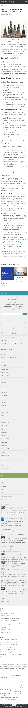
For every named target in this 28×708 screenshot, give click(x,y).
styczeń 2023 (5, 395)
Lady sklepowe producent (5, 615)
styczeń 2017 (5, 465)
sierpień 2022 (5, 409)
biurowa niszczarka (23, 664)
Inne (2, 5)
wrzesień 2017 (5, 439)
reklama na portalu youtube (21, 684)
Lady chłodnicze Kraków (5, 629)
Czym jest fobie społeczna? (9, 236)
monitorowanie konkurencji (11, 677)
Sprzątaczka (6, 215)
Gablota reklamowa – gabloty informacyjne (9, 620)
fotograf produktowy (18, 668)
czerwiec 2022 (5, 412)
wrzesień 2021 (5, 419)
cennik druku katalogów (4, 666)
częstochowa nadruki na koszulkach (14, 666)
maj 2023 (4, 389)
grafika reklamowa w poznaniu (12, 672)
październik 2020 (6, 422)
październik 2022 (6, 402)
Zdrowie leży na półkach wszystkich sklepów (13, 243)
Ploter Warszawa (16, 680)
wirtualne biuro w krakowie (9, 698)
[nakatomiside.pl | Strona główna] (10, 2)
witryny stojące (11, 700)
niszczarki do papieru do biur (16, 678)
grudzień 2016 (5, 468)
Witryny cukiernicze (4, 627)
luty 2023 (4, 392)
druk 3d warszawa (23, 666)
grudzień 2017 (5, 429)
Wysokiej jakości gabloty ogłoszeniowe (8, 647)
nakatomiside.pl (7, 16)
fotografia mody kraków (9, 668)
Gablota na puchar (4, 656)
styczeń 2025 (5, 372)
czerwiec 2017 (5, 448)
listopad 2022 (5, 399)
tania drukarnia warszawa (7, 691)
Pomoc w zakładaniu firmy (10, 588)
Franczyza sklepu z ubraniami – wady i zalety (14, 537)
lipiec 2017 (4, 445)
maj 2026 (4, 365)
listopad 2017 (5, 432)
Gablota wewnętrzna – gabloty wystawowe (9, 652)
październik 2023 (6, 382)
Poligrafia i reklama (6, 496)
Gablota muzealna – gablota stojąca (8, 649)
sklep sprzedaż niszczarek (7, 687)
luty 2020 (4, 425)
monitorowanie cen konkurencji (5, 676)
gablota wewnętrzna (13, 670)
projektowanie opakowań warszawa (9, 682)
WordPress (10, 706)
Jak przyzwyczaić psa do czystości (11, 229)
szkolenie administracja (17, 689)
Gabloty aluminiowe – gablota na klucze (9, 639)
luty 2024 (4, 379)
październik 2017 (6, 435)
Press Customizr (20, 706)
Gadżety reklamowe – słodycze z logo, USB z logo (16, 554)
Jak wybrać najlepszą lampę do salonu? (12, 251)
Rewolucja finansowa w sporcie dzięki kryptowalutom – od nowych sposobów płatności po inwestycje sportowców (14, 338)
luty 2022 (4, 415)
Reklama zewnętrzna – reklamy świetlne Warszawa (11, 610)
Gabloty (4, 486)
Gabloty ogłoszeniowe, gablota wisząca (8, 644)
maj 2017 (4, 452)
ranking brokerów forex (11, 684)
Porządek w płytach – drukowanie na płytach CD (14, 580)
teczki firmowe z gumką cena (11, 694)
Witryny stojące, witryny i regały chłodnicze (9, 618)
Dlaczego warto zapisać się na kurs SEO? (14, 561)
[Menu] (26, 2)
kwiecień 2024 (5, 375)
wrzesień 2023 (5, 385)
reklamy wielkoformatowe (4, 685)
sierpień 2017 (5, 442)
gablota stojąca (7, 670)
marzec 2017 (5, 458)
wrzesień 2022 (5, 405)
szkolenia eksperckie (15, 687)
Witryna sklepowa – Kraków (7, 546)
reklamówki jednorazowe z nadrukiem (17, 685)
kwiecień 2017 (5, 455)
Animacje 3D (2, 664)
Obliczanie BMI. (6, 222)
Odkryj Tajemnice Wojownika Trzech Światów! (12, 344)
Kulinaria (4, 492)
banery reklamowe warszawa (12, 664)
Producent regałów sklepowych (7, 613)
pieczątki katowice (10, 680)
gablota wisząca (20, 670)
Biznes (3, 483)
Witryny (4, 499)
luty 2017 (4, 462)
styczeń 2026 (5, 369)
